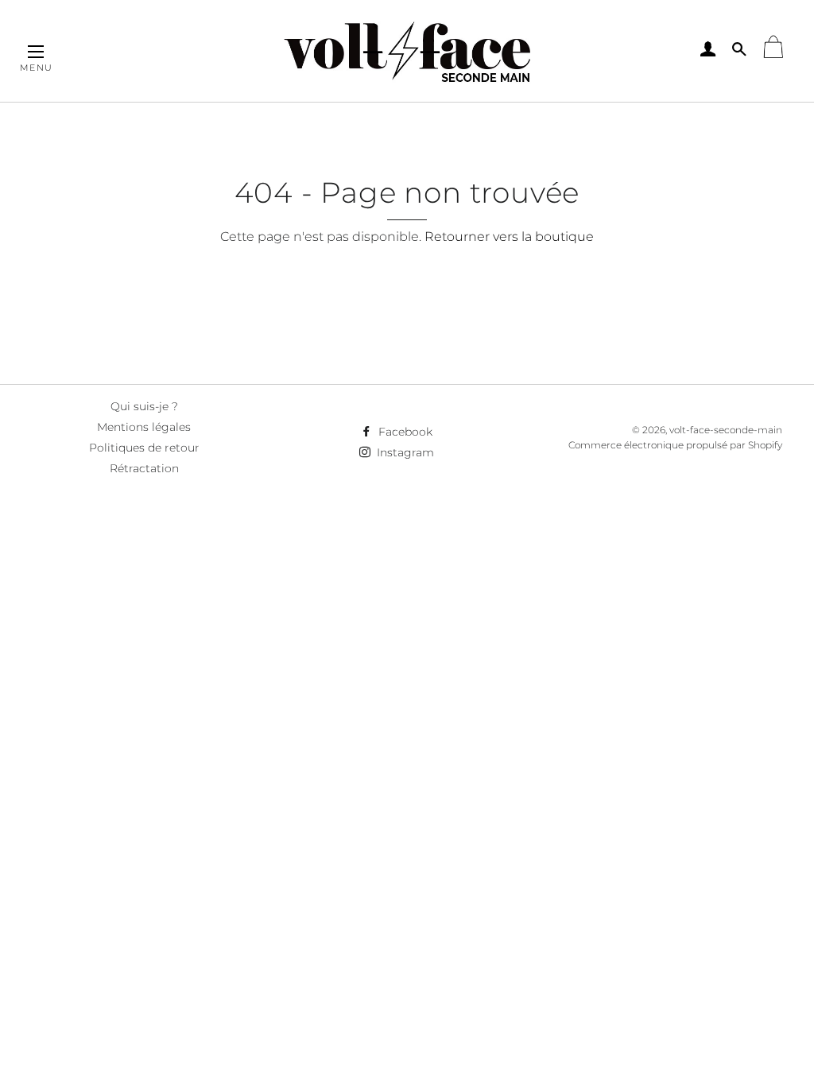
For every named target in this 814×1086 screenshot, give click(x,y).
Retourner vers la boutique (509, 236)
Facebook (403, 432)
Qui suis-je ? (144, 406)
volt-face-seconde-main (725, 430)
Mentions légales (144, 427)
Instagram (404, 452)
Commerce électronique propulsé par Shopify (675, 445)
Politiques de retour (144, 447)
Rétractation (144, 468)
